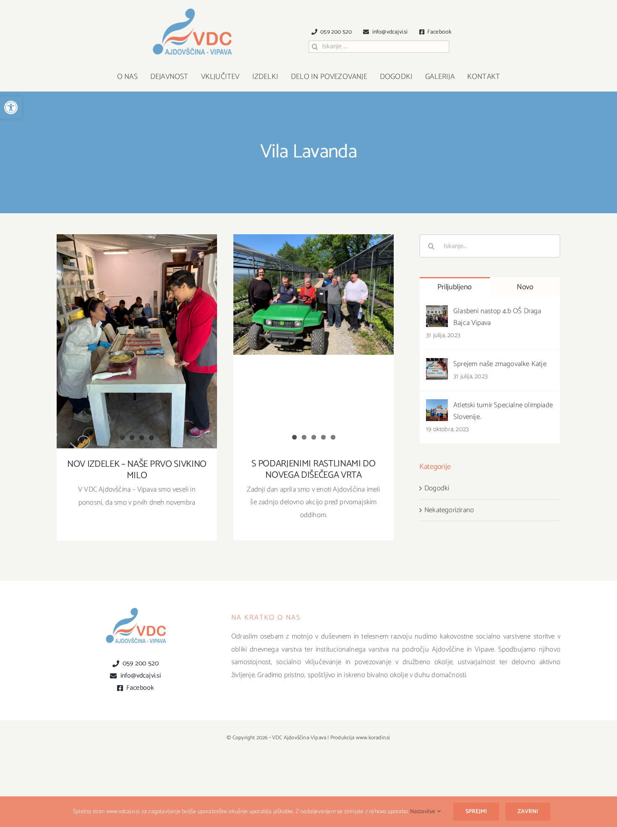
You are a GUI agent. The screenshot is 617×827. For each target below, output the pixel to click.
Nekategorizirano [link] (449, 510)
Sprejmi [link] (476, 812)
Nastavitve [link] (423, 812)
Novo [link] (525, 287)
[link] (11, 107)
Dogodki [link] (436, 488)
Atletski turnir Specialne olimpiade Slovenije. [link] (503, 411)
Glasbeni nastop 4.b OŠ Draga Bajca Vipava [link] (497, 317)
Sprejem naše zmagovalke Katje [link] (499, 364)
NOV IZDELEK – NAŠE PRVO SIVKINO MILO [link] (137, 334)
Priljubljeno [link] (454, 287)
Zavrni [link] (528, 812)
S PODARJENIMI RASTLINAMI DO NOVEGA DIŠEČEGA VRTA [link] (314, 283)
